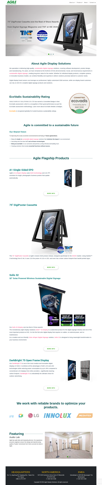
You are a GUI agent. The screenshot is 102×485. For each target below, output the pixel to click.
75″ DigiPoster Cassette (20, 256)
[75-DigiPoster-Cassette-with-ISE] (48, 54)
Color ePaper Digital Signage (38, 337)
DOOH (74, 256)
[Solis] (53, 54)
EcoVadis (12, 111)
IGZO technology (36, 173)
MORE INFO (51, 193)
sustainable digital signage (44, 68)
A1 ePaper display (20, 173)
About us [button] (71, 2)
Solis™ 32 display (42, 330)
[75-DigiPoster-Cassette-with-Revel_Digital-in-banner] (51, 54)
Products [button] (79, 2)
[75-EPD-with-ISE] (67, 457)
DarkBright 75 (17, 363)
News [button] (85, 2)
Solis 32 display (17, 327)
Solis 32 (57, 337)
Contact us (93, 2)
